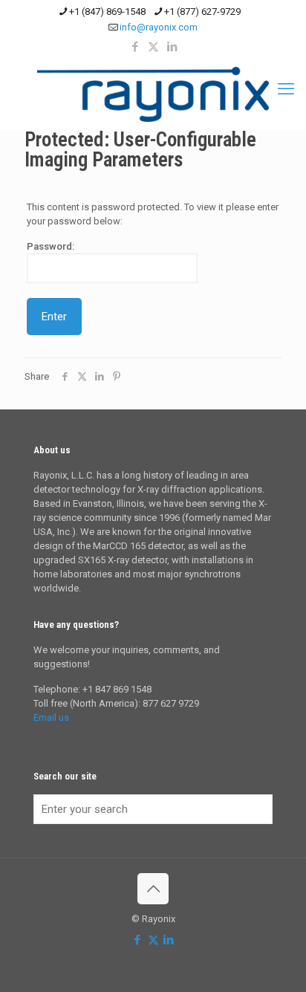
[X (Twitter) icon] (153, 47)
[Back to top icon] (153, 888)
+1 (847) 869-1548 (107, 11)
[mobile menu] (286, 89)
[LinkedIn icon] (172, 47)
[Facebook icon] (134, 47)
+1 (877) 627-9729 (202, 11)
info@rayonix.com (159, 27)
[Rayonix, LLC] (153, 94)
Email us (51, 717)
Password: (50, 246)
